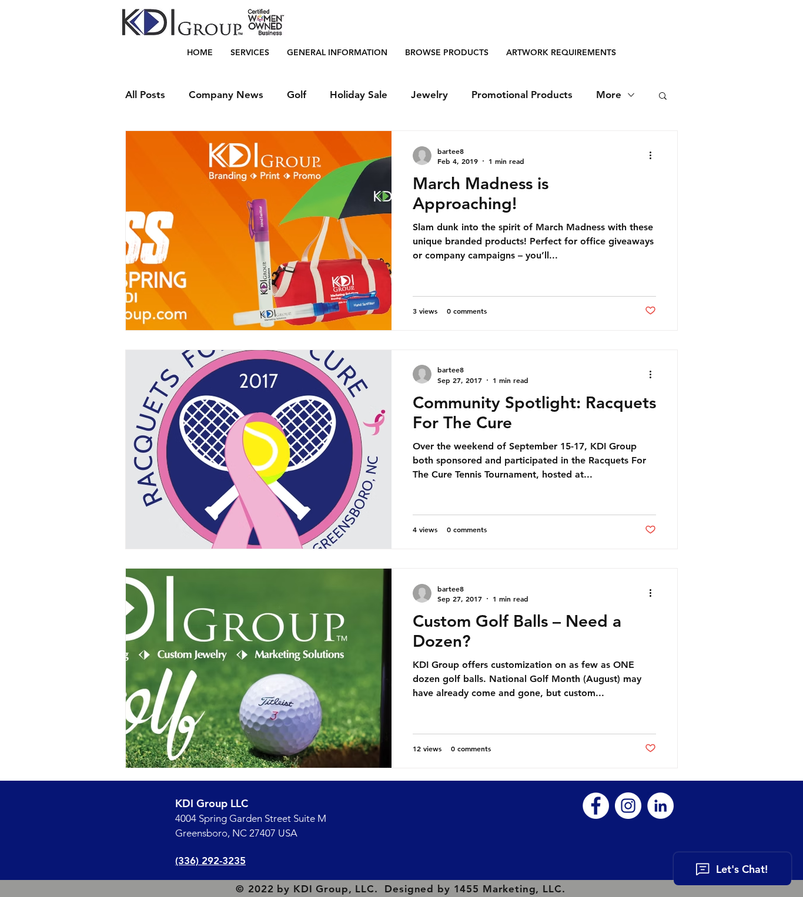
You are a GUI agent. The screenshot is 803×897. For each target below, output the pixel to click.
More (608, 94)
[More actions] (654, 156)
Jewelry (429, 94)
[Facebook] (596, 805)
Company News (226, 94)
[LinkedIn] (660, 805)
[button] (446, 52)
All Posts (145, 94)
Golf (296, 94)
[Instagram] (628, 805)
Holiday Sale (358, 94)
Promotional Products (522, 94)
